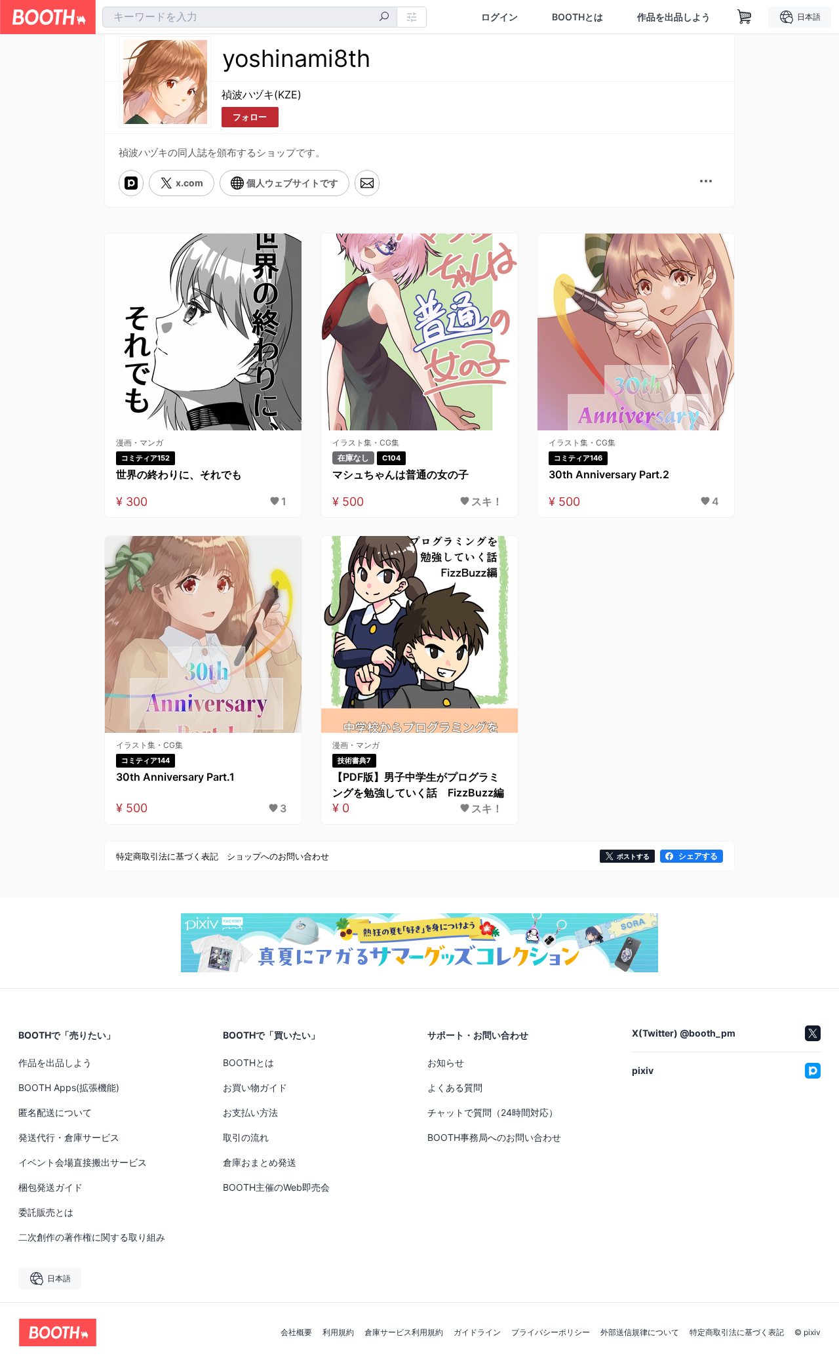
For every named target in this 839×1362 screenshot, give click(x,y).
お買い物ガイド (255, 1087)
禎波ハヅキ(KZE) (262, 94)
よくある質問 (454, 1087)
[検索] (384, 18)
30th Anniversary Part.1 (175, 776)
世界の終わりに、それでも (179, 474)
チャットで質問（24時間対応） (492, 1112)
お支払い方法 (250, 1112)
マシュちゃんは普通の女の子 (400, 474)
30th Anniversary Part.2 (609, 474)
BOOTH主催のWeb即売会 (276, 1187)
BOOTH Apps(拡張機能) (68, 1087)
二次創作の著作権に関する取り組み (91, 1237)
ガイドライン (477, 1332)
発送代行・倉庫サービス (68, 1137)
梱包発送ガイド (50, 1187)
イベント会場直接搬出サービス (82, 1162)
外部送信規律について (639, 1332)
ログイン (499, 17)
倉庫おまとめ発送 (259, 1162)
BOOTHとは (577, 17)
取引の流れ (246, 1137)
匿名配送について (55, 1112)
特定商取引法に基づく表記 (737, 1332)
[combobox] (249, 17)
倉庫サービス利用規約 (403, 1332)
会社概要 (296, 1332)
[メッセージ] (367, 183)
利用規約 (338, 1332)
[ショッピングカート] (745, 17)
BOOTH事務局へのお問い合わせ (494, 1137)
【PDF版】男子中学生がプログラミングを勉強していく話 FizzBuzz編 (418, 784)
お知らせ (445, 1062)
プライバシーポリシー (550, 1332)
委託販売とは (45, 1212)
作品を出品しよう (674, 17)
